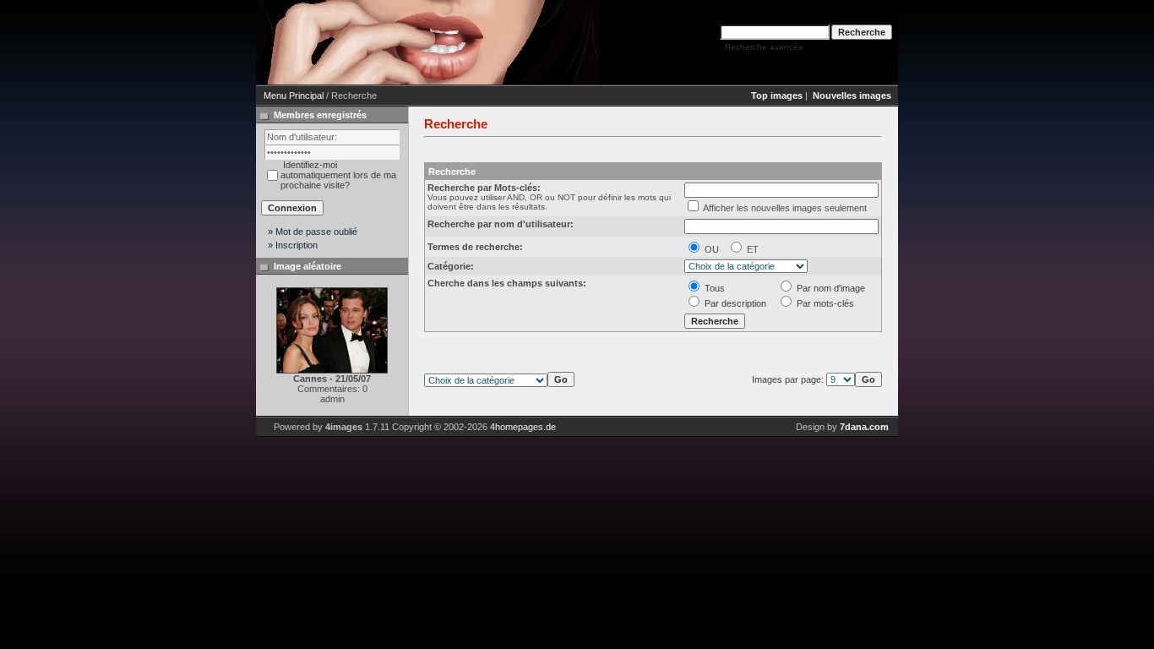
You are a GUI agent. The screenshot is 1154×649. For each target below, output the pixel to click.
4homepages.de (523, 427)
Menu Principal (294, 95)
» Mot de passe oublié (312, 231)
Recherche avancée (764, 47)
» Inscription (293, 245)
